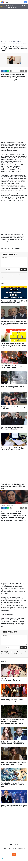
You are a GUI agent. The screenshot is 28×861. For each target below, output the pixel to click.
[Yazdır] (10, 71)
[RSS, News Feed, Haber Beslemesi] (14, 854)
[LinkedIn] (6, 71)
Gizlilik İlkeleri (21, 848)
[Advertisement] (14, 25)
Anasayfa (5, 41)
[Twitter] (4, 71)
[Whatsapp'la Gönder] (8, 71)
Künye (10, 848)
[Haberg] (5, 2)
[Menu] (25, 2)
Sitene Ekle (13, 850)
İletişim (14, 848)
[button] (21, 71)
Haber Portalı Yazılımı (8, 859)
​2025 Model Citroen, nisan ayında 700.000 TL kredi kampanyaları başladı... (16, 6)
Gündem (11, 41)
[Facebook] (2, 71)
